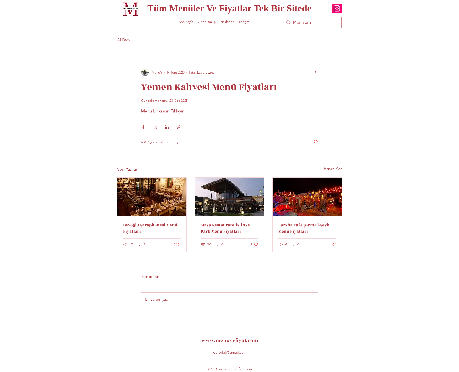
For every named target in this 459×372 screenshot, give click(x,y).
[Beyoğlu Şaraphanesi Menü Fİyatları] (151, 197)
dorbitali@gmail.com (230, 352)
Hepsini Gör (333, 168)
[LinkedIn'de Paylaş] (166, 127)
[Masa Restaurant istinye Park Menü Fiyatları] (229, 197)
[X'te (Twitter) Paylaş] (155, 127)
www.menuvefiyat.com (229, 340)
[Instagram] (337, 8)
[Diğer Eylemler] (315, 72)
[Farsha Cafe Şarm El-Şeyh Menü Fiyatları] (307, 197)
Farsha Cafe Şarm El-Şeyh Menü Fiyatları (304, 228)
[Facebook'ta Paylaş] (143, 127)
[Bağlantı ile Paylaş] (178, 127)
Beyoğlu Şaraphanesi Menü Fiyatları (150, 228)
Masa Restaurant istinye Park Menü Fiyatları (225, 228)
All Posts (123, 39)
